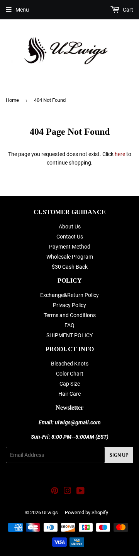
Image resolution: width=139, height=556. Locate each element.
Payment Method (69, 247)
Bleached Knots (69, 363)
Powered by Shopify (86, 512)
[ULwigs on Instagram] (67, 492)
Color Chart (69, 374)
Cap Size (69, 384)
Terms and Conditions (70, 315)
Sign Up (119, 455)
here (120, 154)
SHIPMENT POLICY (69, 335)
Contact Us (69, 236)
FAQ (69, 325)
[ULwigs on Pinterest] (55, 492)
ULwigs (50, 512)
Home (12, 100)
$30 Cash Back (70, 267)
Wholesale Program (69, 257)
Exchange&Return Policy (69, 295)
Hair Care (69, 394)
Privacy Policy (69, 305)
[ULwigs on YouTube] (80, 492)
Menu (22, 10)
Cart (127, 10)
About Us (70, 226)
